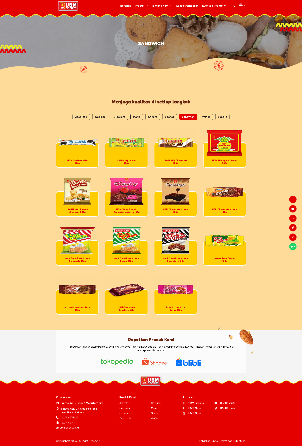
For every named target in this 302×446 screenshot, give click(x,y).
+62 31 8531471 (69, 422)
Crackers (119, 116)
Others (152, 116)
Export (222, 116)
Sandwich (188, 116)
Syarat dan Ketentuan (232, 441)
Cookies (100, 116)
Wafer (206, 116)
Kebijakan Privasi (208, 441)
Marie (136, 116)
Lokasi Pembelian (187, 5)
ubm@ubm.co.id (69, 427)
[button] (242, 5)
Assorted (81, 116)
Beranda (125, 5)
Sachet (169, 116)
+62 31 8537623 (69, 417)
